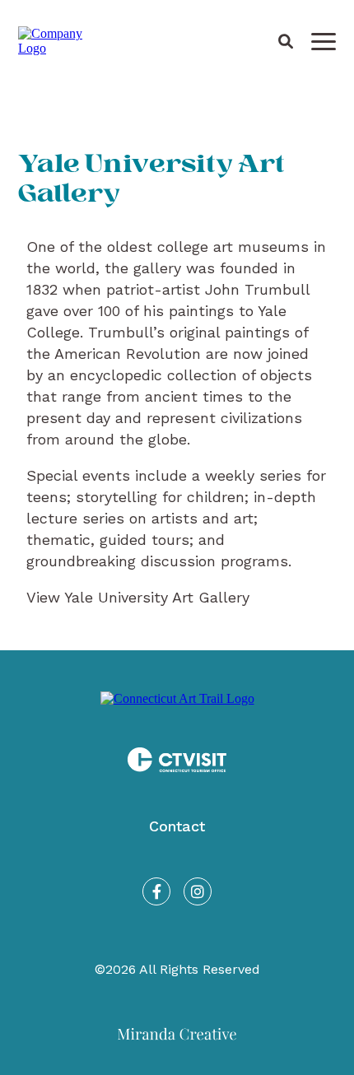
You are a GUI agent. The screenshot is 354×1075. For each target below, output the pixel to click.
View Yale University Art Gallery (137, 597)
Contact (177, 826)
